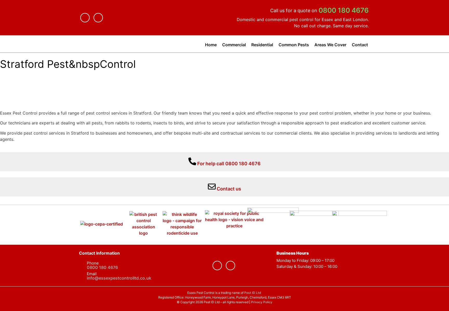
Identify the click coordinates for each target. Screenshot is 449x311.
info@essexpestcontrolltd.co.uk (119, 278)
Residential (262, 44)
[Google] (98, 17)
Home (211, 44)
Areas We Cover (330, 44)
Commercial (234, 44)
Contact (360, 44)
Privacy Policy (261, 302)
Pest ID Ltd (253, 293)
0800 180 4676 (344, 10)
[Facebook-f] (85, 17)
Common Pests (294, 44)
